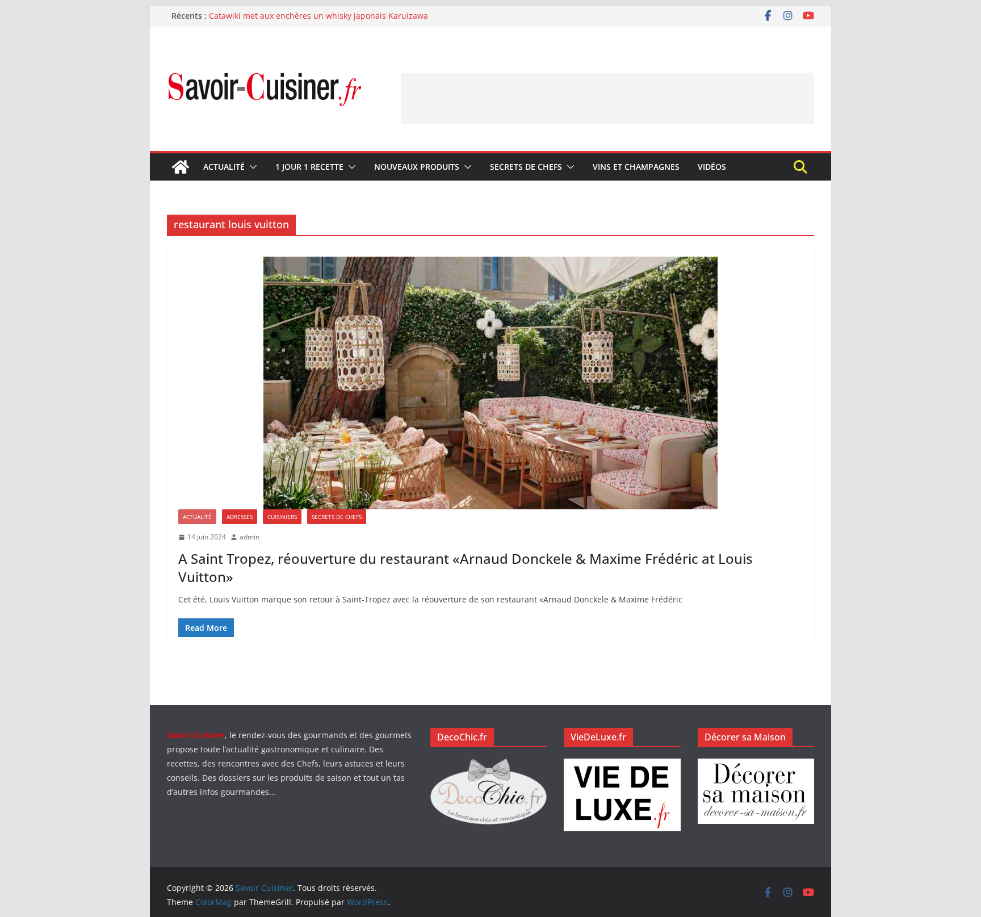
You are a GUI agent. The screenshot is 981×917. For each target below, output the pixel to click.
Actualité (224, 166)
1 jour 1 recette (309, 166)
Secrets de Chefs (526, 166)
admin (249, 537)
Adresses (240, 517)
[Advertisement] (607, 98)
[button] (251, 167)
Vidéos (712, 166)
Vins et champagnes (636, 166)
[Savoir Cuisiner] (180, 167)
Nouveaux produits (416, 166)
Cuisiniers (282, 517)
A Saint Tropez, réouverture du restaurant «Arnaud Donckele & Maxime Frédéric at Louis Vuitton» (465, 567)
